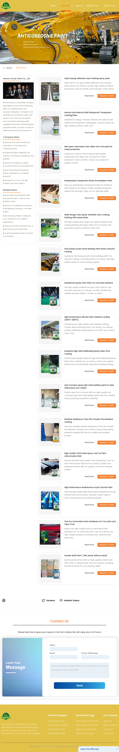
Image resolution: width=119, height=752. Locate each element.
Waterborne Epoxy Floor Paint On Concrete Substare (88, 282)
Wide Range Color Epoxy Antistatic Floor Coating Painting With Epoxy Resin (87, 216)
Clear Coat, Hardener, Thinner (58, 725)
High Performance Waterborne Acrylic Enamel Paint (88, 487)
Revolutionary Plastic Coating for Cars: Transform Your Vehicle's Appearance (17, 219)
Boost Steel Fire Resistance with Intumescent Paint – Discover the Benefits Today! (16, 198)
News (78, 5)
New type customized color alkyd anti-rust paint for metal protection (88, 148)
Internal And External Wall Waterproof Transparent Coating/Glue (87, 114)
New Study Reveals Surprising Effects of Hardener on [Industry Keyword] (16, 173)
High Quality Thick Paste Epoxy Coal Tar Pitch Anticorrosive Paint (85, 455)
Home (53, 5)
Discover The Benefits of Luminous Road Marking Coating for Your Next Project (17, 208)
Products (66, 5)
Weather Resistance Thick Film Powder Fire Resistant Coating (88, 421)
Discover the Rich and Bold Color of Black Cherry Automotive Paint (18, 228)
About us (108, 5)
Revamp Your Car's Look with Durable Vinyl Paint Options (15, 182)
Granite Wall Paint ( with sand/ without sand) (85, 555)
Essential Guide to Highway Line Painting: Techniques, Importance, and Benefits (18, 155)
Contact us (92, 5)
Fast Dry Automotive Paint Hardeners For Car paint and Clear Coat (90, 523)
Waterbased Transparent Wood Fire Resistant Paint (88, 180)
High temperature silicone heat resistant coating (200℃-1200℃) (87, 318)
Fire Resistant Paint (57, 729)
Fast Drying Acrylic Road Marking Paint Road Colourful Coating (89, 250)
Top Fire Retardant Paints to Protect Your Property (18, 235)
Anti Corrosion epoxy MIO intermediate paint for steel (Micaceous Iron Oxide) (89, 386)
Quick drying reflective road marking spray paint (87, 78)
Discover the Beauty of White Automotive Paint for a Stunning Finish (18, 164)
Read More (89, 96)
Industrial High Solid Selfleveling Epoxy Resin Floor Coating (87, 352)
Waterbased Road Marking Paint (56, 733)
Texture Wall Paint (56, 721)
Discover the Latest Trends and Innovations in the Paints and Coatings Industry (16, 145)
